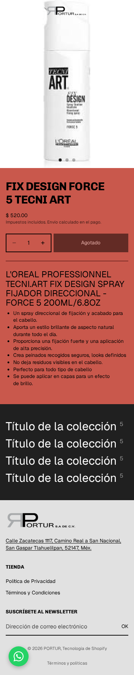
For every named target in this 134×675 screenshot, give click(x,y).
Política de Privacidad (30, 581)
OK (124, 626)
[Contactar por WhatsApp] (19, 656)
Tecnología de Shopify (85, 648)
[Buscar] (23, 11)
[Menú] (8, 11)
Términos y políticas (67, 663)
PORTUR (52, 648)
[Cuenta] (110, 11)
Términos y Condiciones (33, 592)
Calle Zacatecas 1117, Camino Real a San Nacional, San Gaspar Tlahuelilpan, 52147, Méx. (63, 544)
